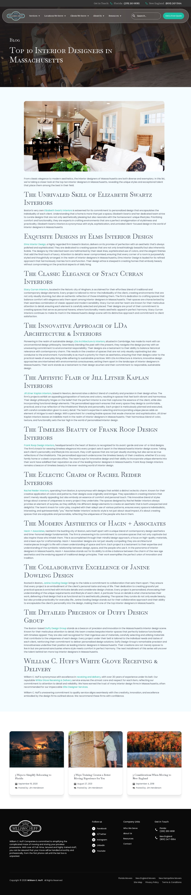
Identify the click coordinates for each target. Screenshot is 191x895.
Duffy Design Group (56, 628)
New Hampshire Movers (170, 878)
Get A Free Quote (173, 16)
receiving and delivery (89, 676)
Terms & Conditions (171, 882)
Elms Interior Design (35, 244)
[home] (16, 16)
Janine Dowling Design (55, 583)
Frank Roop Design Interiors (39, 445)
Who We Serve (130, 828)
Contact (127, 843)
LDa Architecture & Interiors (89, 341)
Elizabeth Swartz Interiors (58, 210)
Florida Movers (125, 878)
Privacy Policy (152, 882)
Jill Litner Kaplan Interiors (37, 393)
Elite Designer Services (75, 687)
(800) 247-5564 (173, 3)
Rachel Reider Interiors (36, 490)
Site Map (138, 882)
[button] (34, 16)
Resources (128, 838)
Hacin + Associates (34, 531)
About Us (127, 833)
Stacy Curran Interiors (36, 289)
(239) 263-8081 (132, 3)
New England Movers (145, 878)
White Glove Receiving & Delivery (54, 680)
